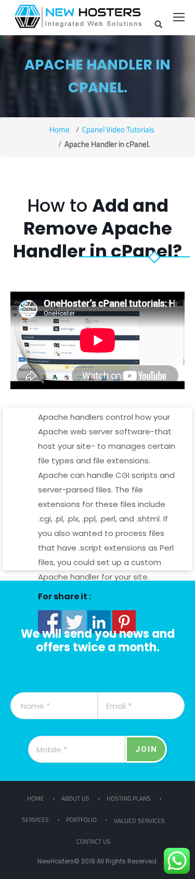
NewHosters (55, 861)
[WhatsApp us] (177, 861)
